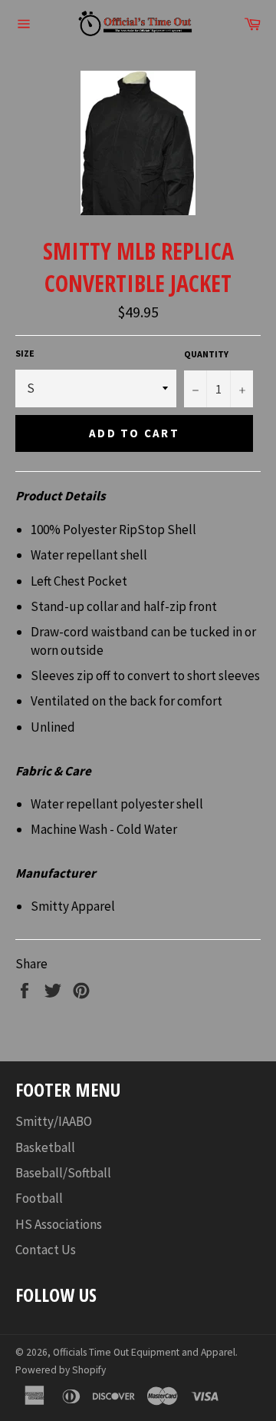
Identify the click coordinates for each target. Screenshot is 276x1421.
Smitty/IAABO (53, 1121)
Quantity (206, 354)
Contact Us (45, 1249)
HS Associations (58, 1224)
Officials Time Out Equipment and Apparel (144, 1352)
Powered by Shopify (60, 1369)
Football (39, 1198)
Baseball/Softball (63, 1172)
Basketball (45, 1147)
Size (24, 353)
